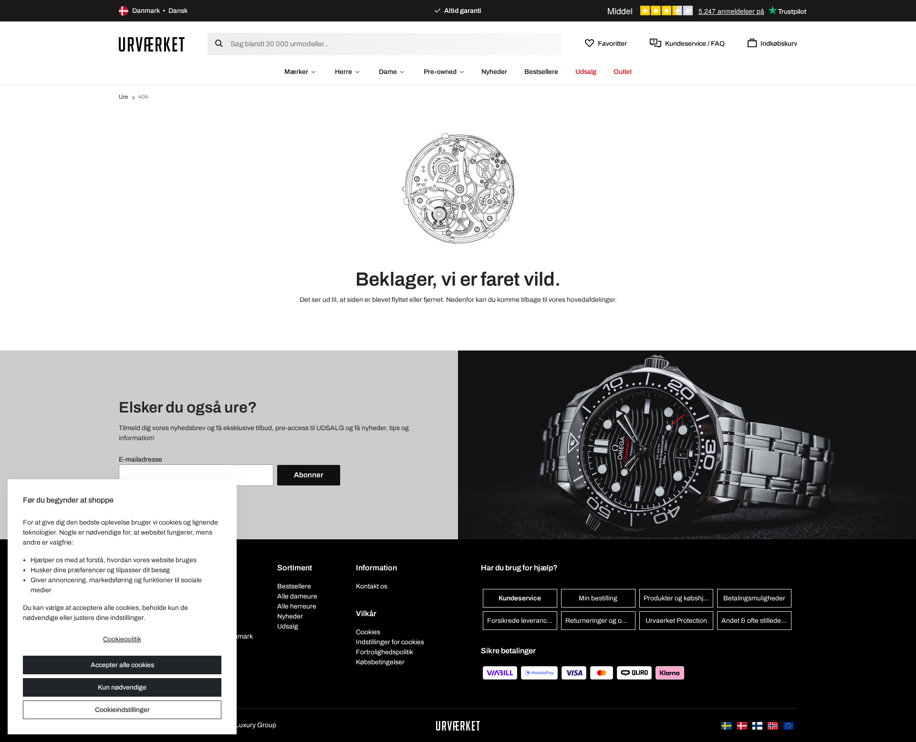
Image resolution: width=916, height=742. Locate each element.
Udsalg (585, 71)
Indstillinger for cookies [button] (390, 642)
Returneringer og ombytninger (600, 620)
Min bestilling (598, 598)
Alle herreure (296, 606)
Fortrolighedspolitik (384, 652)
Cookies (368, 632)
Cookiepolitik (122, 639)
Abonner (308, 475)
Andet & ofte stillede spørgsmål (756, 620)
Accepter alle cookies (122, 665)
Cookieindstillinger (122, 709)
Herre (343, 71)
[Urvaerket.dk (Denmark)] (743, 725)
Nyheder (494, 71)
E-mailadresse (140, 459)
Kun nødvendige (122, 687)
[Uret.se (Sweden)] (727, 725)
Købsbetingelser (380, 662)
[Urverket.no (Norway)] (773, 725)
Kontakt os (371, 586)
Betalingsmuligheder (754, 598)
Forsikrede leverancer (520, 620)
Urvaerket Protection (676, 620)
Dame (388, 71)
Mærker (296, 71)
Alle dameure (297, 596)
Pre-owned (440, 71)
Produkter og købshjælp (679, 598)
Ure (123, 96)
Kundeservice (520, 598)
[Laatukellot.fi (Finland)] (758, 725)
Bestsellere (541, 71)
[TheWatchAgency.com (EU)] (788, 725)
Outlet (623, 71)
